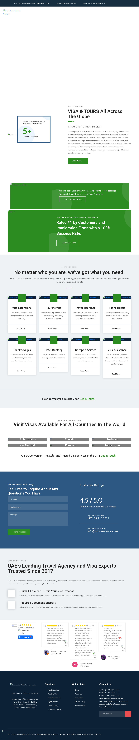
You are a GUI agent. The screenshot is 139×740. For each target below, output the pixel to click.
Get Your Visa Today (73, 199)
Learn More (77, 161)
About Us (74, 12)
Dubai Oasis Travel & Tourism (28, 734)
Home (62, 12)
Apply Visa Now (69, 243)
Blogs (77, 690)
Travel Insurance (85, 308)
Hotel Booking (54, 350)
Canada (69, 439)
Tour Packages (22, 350)
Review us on (24, 637)
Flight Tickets (117, 308)
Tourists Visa (53, 308)
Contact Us (119, 12)
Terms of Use (80, 706)
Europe (69, 445)
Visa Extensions (21, 308)
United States (27, 439)
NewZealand (27, 445)
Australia (112, 439)
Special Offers (102, 12)
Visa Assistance (117, 350)
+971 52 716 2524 (98, 518)
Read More (21, 329)
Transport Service (85, 350)
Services (87, 12)
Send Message (20, 532)
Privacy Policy (80, 702)
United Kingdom (112, 445)
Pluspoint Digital (93, 734)
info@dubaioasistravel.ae (66, 3)
